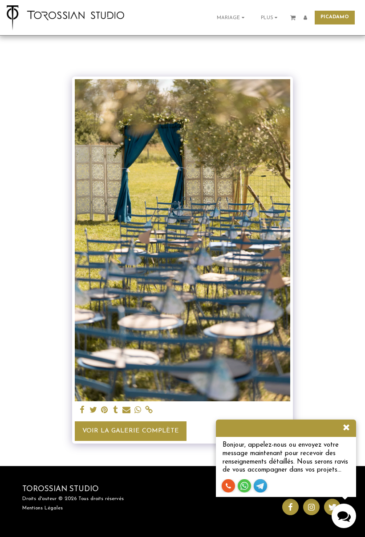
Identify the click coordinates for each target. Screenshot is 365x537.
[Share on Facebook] (82, 410)
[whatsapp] (138, 410)
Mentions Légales (42, 508)
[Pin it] (104, 410)
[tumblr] (115, 410)
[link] (149, 410)
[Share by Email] (126, 410)
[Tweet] (93, 410)
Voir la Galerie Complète (130, 431)
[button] (231, 17)
